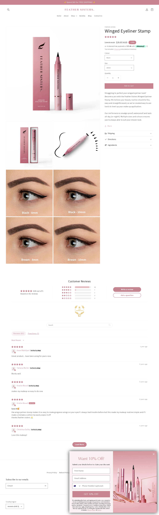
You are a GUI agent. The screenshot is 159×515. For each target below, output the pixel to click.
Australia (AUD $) (13, 506)
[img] (17, 347)
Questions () (33, 333)
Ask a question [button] (127, 295)
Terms (99, 510)
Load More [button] (79, 444)
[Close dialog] (154, 454)
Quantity (108, 73)
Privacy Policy (52, 473)
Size (106, 63)
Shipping (117, 49)
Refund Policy (64, 473)
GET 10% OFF (91, 494)
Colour (107, 53)
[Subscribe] (45, 485)
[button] (8, 9)
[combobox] (77, 486)
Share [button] (109, 126)
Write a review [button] (127, 289)
